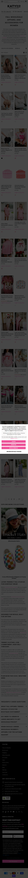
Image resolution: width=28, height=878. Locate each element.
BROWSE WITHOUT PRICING (14, 451)
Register (13, 444)
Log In (13, 441)
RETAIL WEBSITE (13, 448)
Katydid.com (14, 438)
